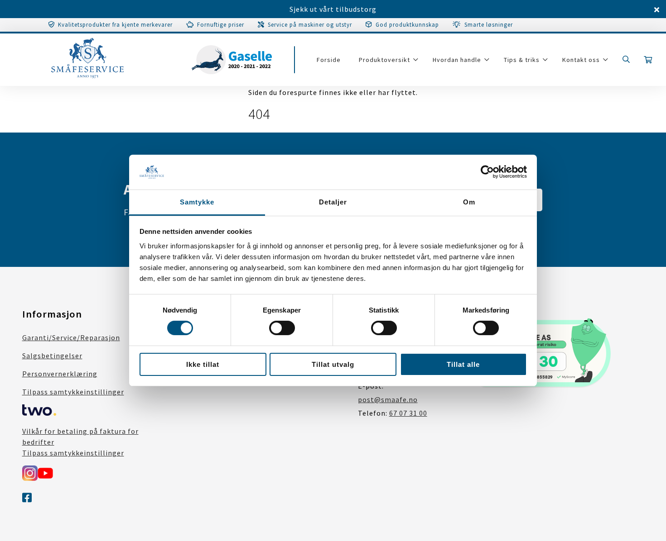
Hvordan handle (457, 60)
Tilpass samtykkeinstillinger (73, 391)
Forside (329, 60)
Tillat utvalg (333, 364)
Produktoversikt (384, 60)
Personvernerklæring (59, 373)
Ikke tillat (202, 364)
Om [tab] (469, 202)
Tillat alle (463, 364)
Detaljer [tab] (333, 202)
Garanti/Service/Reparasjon (71, 337)
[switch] (282, 328)
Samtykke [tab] (197, 202)
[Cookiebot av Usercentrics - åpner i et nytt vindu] (487, 172)
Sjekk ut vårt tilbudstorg (333, 9)
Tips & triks (522, 60)
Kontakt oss (581, 60)
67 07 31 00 (408, 413)
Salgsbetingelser (52, 355)
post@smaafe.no (388, 399)
